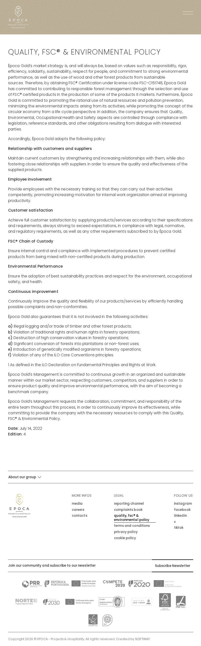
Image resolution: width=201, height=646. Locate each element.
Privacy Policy (126, 532)
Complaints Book (128, 510)
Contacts (79, 516)
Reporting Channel (129, 504)
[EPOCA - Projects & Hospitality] (18, 17)
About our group (22, 477)
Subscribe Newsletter (172, 565)
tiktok (179, 528)
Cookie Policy (125, 538)
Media (77, 504)
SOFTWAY (142, 639)
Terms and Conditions (132, 526)
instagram (183, 504)
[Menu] (188, 13)
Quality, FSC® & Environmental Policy (132, 518)
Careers (78, 510)
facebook (182, 510)
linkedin (180, 516)
